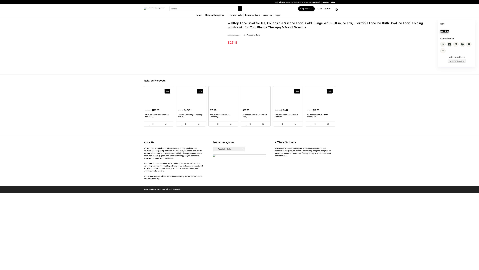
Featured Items (252, 15)
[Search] (240, 8)
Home (199, 15)
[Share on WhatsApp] (443, 44)
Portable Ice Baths (253, 35)
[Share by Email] (469, 44)
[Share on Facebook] (449, 44)
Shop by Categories (214, 15)
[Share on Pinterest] (462, 44)
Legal (278, 15)
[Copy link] (443, 50)
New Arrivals (236, 15)
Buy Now (444, 31)
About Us (267, 15)
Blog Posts (306, 8)
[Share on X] (456, 44)
